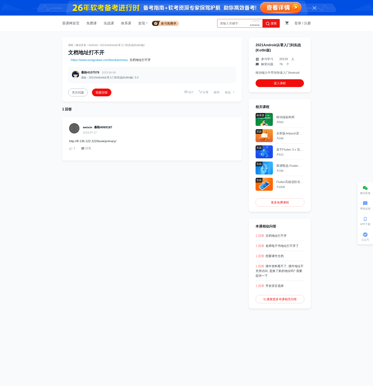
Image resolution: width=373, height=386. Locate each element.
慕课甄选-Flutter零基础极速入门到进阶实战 (290, 165)
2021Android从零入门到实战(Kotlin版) (122, 45)
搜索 (273, 23)
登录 (297, 23)
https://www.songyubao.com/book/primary (99, 60)
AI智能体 (255, 23)
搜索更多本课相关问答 (282, 299)
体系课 (126, 23)
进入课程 (280, 83)
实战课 (109, 23)
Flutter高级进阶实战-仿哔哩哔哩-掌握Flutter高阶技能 (290, 182)
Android (93, 45)
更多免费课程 (280, 202)
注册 (307, 23)
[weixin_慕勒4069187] (74, 128)
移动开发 (81, 45)
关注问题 (78, 92)
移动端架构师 (285, 117)
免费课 (91, 23)
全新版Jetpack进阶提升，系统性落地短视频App (290, 133)
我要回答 (102, 92)
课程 (70, 45)
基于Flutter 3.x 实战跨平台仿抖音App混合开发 (290, 149)
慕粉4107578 (90, 72)
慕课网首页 (70, 23)
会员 (167, 23)
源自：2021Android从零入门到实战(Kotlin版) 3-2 (110, 77)
